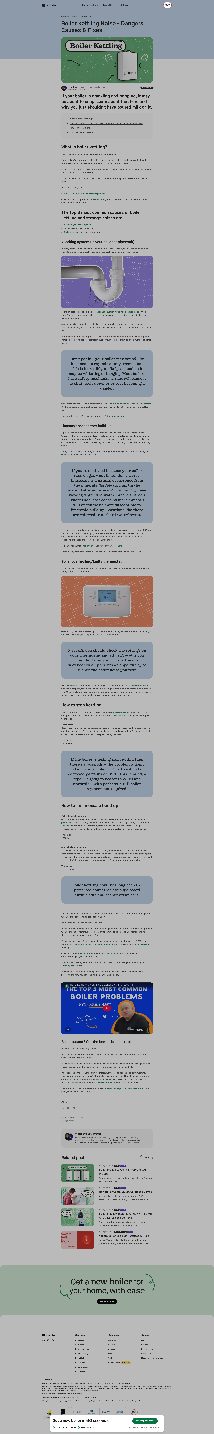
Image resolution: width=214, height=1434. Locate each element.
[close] (162, 1417)
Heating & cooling (89, 5)
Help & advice (124, 5)
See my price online (145, 1421)
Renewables (108, 5)
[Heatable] (49, 5)
